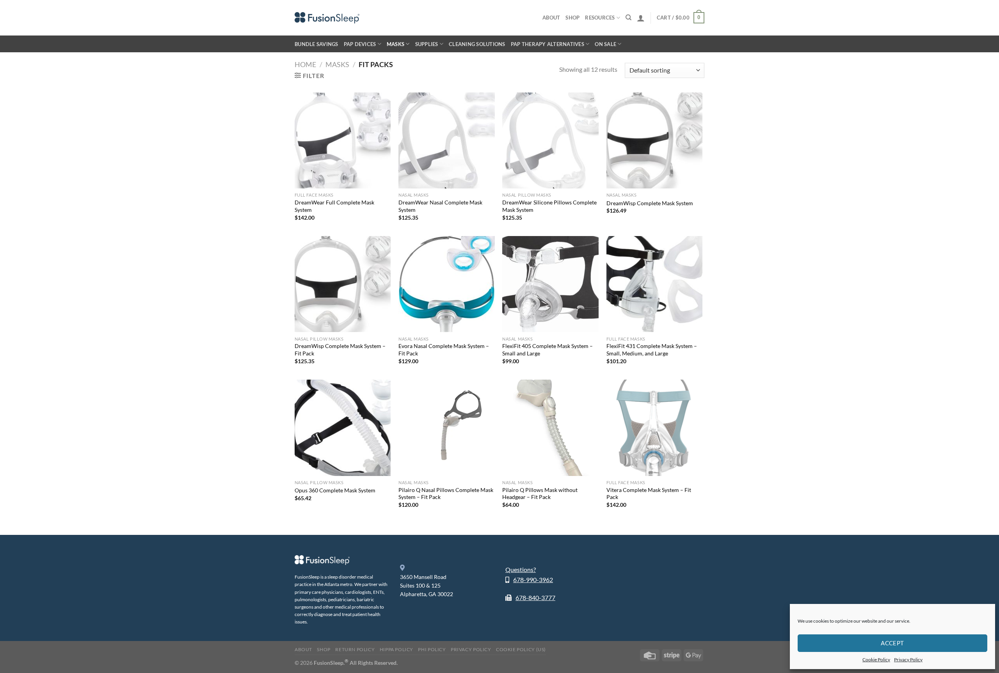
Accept (892, 642)
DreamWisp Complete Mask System (649, 203)
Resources (600, 17)
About (551, 17)
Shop (572, 17)
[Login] (641, 18)
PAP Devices (360, 44)
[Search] (628, 17)
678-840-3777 (535, 597)
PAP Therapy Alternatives (547, 44)
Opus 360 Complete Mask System (335, 490)
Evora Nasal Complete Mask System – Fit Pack (443, 350)
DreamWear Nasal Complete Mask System (440, 206)
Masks (395, 44)
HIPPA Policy (396, 649)
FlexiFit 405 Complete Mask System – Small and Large (547, 350)
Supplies (426, 44)
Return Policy (355, 649)
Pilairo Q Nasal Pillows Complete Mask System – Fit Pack (445, 494)
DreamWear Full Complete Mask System (334, 206)
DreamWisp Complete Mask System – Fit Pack (340, 350)
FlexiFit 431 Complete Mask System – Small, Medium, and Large (651, 350)
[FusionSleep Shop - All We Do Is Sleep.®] (327, 18)
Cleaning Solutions (477, 44)
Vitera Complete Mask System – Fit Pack (648, 494)
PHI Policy (432, 649)
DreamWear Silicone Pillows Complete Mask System (549, 206)
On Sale (605, 44)
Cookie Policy (876, 659)
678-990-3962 (533, 579)
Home (305, 64)
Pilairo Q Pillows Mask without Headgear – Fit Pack (540, 494)
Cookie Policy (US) (521, 649)
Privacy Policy (908, 659)
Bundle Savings (316, 44)
